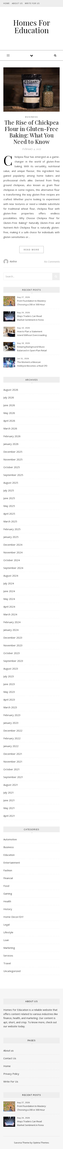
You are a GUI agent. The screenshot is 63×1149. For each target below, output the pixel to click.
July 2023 (8, 676)
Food (6, 885)
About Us (17, 3)
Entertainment (11, 862)
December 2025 (12, 451)
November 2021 (13, 761)
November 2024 (13, 552)
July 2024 (8, 583)
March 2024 (10, 614)
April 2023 (9, 699)
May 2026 (9, 413)
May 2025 (9, 506)
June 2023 (9, 684)
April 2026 (9, 420)
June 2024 (9, 591)
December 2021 (12, 753)
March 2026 (10, 428)
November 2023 (13, 645)
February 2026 (11, 436)
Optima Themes (41, 1142)
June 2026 (9, 405)
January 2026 (10, 444)
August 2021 (10, 784)
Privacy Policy (11, 1073)
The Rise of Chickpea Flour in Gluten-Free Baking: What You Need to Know (31, 132)
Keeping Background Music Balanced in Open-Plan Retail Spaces (32, 349)
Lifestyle (8, 932)
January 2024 (10, 630)
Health (7, 901)
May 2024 (9, 599)
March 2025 (10, 521)
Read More (31, 249)
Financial (8, 878)
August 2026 (10, 389)
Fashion (7, 870)
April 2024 (9, 606)
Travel (7, 963)
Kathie (13, 261)
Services (8, 955)
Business (31, 117)
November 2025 (13, 459)
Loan (6, 940)
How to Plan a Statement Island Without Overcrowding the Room (32, 333)
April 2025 (9, 513)
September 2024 (13, 568)
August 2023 (10, 668)
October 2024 (11, 560)
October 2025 (11, 467)
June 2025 (9, 498)
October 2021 (11, 769)
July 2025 (8, 490)
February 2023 (11, 715)
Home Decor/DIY (13, 916)
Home (6, 3)
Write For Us (32, 3)
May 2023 (9, 691)
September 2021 (13, 777)
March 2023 (10, 707)
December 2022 (12, 730)
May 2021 (9, 808)
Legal (6, 924)
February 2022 (11, 738)
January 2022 (10, 746)
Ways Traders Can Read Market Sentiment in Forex (30, 318)
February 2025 (11, 529)
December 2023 (12, 637)
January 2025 (10, 537)
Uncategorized (11, 971)
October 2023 (11, 653)
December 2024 (12, 544)
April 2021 (9, 815)
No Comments (52, 261)
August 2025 (10, 482)
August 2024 (10, 575)
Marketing (9, 947)
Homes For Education (31, 26)
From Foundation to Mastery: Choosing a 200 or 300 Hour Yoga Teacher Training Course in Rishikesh (32, 303)
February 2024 (11, 622)
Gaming (7, 893)
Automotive (10, 839)
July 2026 (8, 397)
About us (8, 1050)
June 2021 (9, 800)
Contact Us (9, 1058)
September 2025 (13, 475)
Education (9, 854)
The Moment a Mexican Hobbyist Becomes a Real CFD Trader (32, 364)
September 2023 (13, 660)
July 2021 (8, 792)
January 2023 (10, 722)
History (7, 909)
